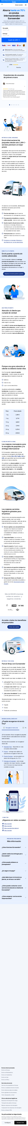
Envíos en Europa (5, 1070)
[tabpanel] (14, 758)
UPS (15, 456)
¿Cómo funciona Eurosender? (11, 847)
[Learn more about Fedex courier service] (4, 45)
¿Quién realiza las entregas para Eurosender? (12, 855)
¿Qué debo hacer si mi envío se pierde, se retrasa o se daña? (12, 878)
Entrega (5, 33)
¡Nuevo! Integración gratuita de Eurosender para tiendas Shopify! (14, 1)
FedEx (19, 456)
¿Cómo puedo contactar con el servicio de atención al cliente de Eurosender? (12, 888)
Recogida (5, 28)
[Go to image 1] (9, 104)
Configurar (8, 1122)
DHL (12, 456)
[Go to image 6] (18, 104)
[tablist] (14, 728)
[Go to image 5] (16, 104)
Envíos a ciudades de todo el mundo (10, 1087)
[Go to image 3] (13, 104)
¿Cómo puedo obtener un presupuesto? (10, 863)
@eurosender (8, 823)
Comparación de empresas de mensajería (11, 1107)
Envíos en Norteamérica (7, 1072)
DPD (3, 458)
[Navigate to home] (7, 5)
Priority (6, 751)
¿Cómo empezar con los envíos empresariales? (12, 897)
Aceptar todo (20, 1122)
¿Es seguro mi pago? (8, 871)
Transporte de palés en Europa (8, 1103)
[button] (14, 34)
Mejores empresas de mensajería (9, 1105)
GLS (23, 456)
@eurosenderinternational (11, 828)
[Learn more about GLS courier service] (14, 45)
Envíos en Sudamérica (6, 1074)
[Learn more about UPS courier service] (24, 45)
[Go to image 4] (14, 104)
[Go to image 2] (11, 104)
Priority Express (8, 756)
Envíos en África (5, 1079)
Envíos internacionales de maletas (9, 1090)
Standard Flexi (8, 747)
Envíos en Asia (4, 1077)
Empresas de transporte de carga (9, 1100)
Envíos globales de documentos (9, 1092)
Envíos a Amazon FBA (6, 1110)
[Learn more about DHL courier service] (9, 45)
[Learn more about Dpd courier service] (19, 45)
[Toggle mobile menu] (25, 5)
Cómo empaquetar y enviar (7, 1095)
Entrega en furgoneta (10, 761)
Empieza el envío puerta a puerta (14, 273)
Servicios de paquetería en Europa (9, 1085)
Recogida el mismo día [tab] (12, 727)
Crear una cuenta (14, 627)
